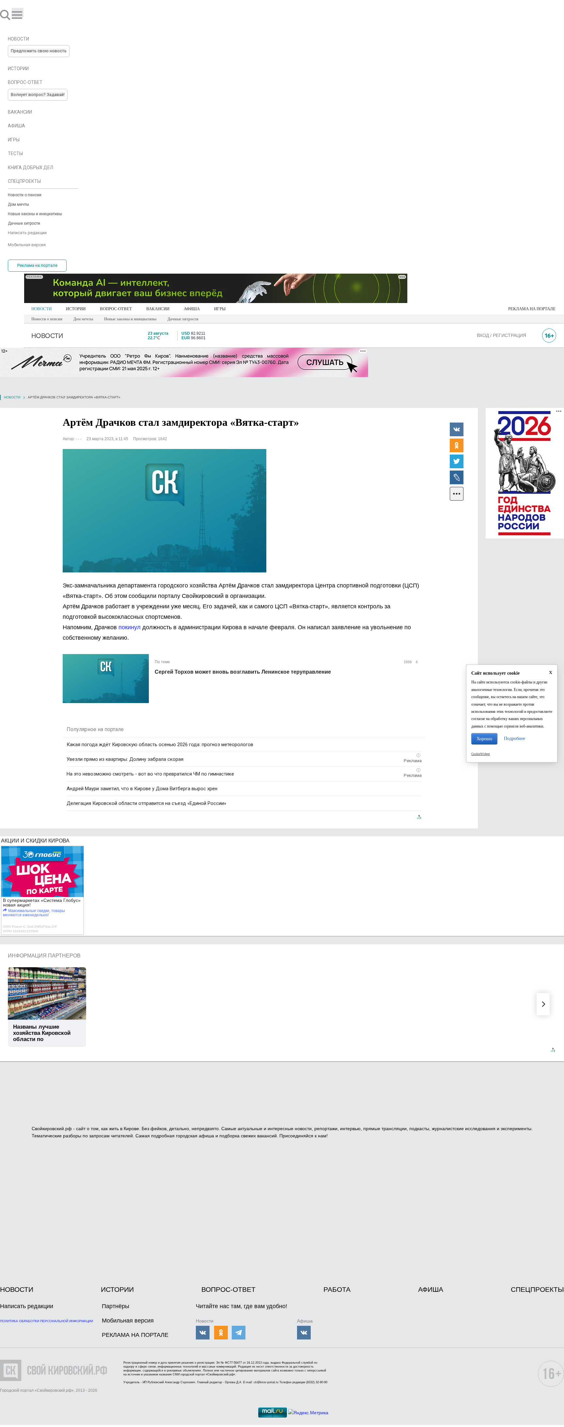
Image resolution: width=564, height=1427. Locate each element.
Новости (12, 397)
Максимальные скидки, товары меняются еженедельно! (34, 912)
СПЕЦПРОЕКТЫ (537, 1289)
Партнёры (115, 1306)
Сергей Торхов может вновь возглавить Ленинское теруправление (243, 672)
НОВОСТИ (41, 308)
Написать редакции (26, 1306)
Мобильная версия (128, 1320)
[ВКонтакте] (456, 429)
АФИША (192, 308)
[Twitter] (456, 461)
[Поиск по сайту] (6, 14)
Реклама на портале (37, 265)
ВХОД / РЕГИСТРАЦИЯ (501, 335)
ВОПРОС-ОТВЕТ (116, 308)
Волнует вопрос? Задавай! (38, 94)
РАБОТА (337, 1289)
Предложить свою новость (39, 50)
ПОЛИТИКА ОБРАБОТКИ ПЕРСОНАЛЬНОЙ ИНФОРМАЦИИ (46, 1321)
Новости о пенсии (46, 319)
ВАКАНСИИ (157, 308)
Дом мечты (83, 319)
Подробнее (514, 738)
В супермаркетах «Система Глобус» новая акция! (42, 902)
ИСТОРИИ (76, 308)
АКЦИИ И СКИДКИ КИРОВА (35, 840)
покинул (130, 627)
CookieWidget (480, 754)
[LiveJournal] (456, 477)
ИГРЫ (220, 308)
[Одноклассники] (456, 445)
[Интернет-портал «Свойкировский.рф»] (24, 14)
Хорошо (484, 738)
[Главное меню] (18, 12)
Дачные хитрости (182, 319)
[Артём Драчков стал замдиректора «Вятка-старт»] (164, 510)
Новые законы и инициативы (130, 319)
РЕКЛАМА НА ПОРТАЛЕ (532, 308)
